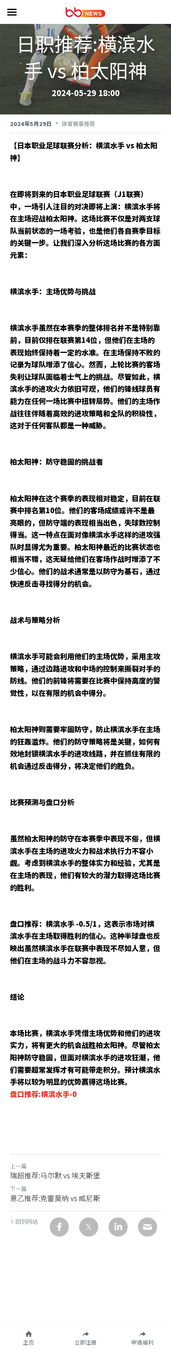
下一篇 (18, 1189)
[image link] (85, 11)
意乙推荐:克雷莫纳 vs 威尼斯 (55, 1198)
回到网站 (27, 1221)
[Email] (147, 1227)
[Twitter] (88, 1227)
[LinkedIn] (118, 1227)
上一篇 (18, 1166)
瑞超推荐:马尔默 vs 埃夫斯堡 (55, 1175)
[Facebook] (59, 1227)
